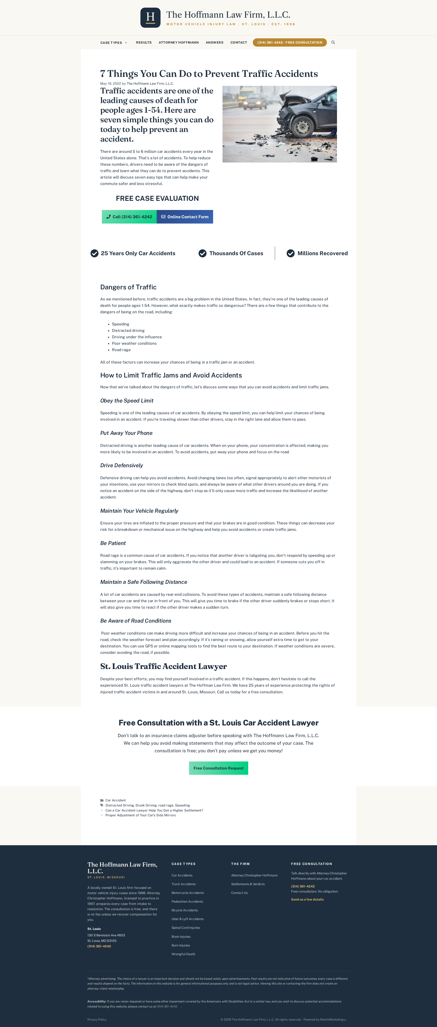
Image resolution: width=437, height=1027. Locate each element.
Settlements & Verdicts (248, 884)
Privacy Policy (96, 1019)
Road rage (121, 349)
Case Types (111, 43)
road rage (165, 805)
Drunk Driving (146, 805)
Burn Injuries (181, 945)
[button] (333, 42)
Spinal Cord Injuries (186, 927)
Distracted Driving (120, 805)
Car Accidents (182, 875)
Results (144, 42)
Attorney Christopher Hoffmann (254, 875)
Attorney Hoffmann (179, 42)
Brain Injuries (181, 936)
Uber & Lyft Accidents (188, 919)
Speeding (120, 324)
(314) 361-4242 (99, 946)
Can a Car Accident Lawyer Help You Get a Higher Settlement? (154, 810)
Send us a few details (307, 899)
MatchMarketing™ (333, 1019)
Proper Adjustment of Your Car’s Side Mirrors (141, 815)
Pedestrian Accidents (187, 901)
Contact (239, 42)
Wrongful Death (183, 954)
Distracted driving (128, 330)
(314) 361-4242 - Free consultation (289, 42)
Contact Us (239, 893)
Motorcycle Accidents (188, 893)
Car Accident (116, 800)
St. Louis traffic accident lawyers (154, 685)
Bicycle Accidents (185, 910)
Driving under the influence (137, 337)
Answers (215, 42)
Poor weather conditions (134, 343)
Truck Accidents (184, 884)
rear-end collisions (183, 594)
